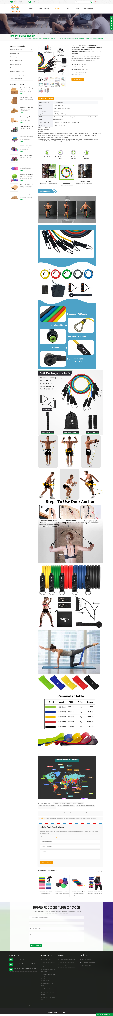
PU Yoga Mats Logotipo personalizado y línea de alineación (25, 968)
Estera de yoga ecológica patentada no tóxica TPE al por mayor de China (26, 146)
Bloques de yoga (14, 53)
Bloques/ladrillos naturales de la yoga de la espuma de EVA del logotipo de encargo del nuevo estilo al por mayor (26, 175)
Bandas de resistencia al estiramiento (62, 803)
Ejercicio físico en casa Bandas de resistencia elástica (95, 891)
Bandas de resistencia (26, 38)
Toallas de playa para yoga (17, 75)
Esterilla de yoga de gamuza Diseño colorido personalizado (25, 958)
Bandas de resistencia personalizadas (85, 805)
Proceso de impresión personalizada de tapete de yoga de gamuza (25, 963)
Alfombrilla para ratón (16, 64)
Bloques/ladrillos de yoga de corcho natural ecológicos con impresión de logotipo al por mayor (26, 88)
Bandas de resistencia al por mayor (47, 805)
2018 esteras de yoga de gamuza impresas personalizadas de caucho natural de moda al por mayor (26, 126)
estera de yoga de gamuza (49, 962)
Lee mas (21, 93)
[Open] (111, 23)
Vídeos (77, 8)
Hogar (31, 8)
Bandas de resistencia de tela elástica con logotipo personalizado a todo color (62, 891)
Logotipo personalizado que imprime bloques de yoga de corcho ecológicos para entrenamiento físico (26, 97)
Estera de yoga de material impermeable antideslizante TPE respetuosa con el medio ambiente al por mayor (26, 165)
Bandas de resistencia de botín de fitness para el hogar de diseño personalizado (78, 891)
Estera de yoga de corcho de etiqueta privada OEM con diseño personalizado (26, 184)
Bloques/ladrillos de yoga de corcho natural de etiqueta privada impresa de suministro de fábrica (26, 107)
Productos (57, 8)
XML (64, 1012)
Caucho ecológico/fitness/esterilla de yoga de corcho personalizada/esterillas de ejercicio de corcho (26, 194)
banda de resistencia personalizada (47, 808)
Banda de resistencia (78, 803)
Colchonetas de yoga (16, 50)
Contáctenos (88, 8)
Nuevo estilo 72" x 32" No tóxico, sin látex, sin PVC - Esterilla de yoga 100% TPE (26, 136)
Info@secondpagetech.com (39, 2)
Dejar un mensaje (105, 1014)
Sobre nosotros (44, 8)
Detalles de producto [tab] (46, 98)
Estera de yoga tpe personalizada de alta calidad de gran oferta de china (26, 155)
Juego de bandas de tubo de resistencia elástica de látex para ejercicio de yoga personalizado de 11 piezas (71, 818)
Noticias (80, 1010)
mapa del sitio (52, 1012)
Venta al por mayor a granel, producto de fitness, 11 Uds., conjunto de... (62, 837)
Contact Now (78, 79)
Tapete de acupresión (16, 79)
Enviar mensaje (46, 863)
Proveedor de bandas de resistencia (66, 805)
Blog (68, 8)
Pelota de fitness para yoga (17, 71)
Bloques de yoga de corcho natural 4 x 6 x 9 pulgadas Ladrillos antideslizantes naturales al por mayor (26, 117)
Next (101, 870)
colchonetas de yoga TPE (48, 959)
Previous (98, 870)
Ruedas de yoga (14, 57)
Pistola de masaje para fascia (18, 68)
